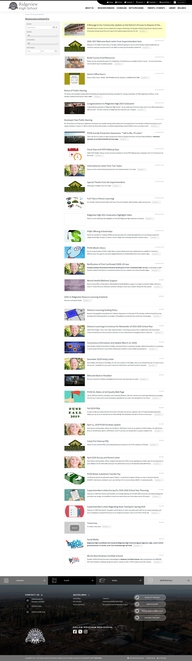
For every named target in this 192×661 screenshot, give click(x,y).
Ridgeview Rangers (106, 8)
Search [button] (140, 2)
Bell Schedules (77, 601)
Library (172, 8)
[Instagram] (86, 633)
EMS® (92, 658)
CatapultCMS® (85, 658)
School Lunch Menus (79, 604)
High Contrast (151, 658)
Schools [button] (130, 2)
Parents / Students (156, 8)
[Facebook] (75, 633)
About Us (89, 8)
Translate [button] (152, 2)
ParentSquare (152, 604)
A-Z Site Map (162, 658)
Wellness (181, 8)
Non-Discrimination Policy (136, 658)
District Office (76, 598)
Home (111, 2)
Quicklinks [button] (166, 2)
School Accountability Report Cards (113, 601)
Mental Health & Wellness (152, 611)
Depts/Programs (136, 8)
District (119, 2)
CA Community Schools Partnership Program (115, 604)
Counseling (121, 8)
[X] (80, 633)
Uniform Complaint (152, 618)
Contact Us (106, 598)
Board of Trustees (152, 597)
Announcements (38, 14)
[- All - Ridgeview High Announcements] (42, 36)
